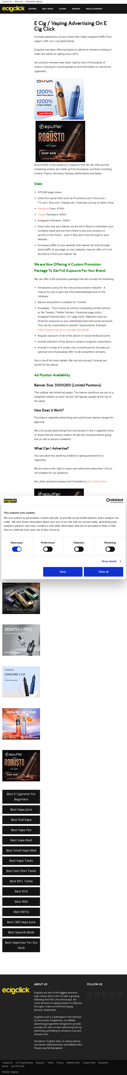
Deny (63, 571)
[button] (121, 8)
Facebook (43, 208)
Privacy (60, 1062)
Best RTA (21, 891)
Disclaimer (56, 1048)
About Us (19, 1)
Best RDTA (21, 912)
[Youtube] (120, 994)
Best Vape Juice (21, 809)
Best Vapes (47, 8)
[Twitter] (112, 994)
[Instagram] (104, 994)
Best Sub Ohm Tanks (21, 871)
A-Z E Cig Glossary (24, 1062)
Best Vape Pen (21, 830)
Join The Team (17, 1066)
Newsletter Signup (34, 1)
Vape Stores (10, 18)
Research (40, 1062)
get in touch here (96, 481)
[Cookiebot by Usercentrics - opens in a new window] (108, 500)
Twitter (42, 214)
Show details (109, 561)
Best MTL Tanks (21, 881)
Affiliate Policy (73, 1062)
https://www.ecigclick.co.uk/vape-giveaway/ (63, 329)
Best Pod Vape (21, 820)
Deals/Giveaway (94, 8)
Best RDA (21, 902)
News (25, 18)
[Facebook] (89, 994)
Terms (51, 1062)
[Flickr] (97, 994)
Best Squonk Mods (21, 932)
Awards (76, 8)
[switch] (48, 549)
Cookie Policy (89, 1062)
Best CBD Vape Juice (21, 922)
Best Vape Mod (21, 840)
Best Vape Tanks (21, 861)
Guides (62, 8)
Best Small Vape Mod (21, 850)
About (5, 1066)
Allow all (103, 571)
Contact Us (7, 1)
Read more (50, 1009)
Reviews (32, 8)
